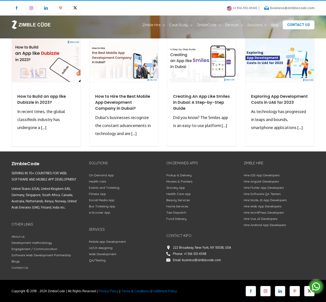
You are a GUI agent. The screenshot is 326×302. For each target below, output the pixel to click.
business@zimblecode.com (292, 8)
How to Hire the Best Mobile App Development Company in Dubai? (122, 102)
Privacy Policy (108, 291)
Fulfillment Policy (165, 291)
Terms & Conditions (135, 291)
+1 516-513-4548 (195, 254)
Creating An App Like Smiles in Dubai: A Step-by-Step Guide (201, 102)
